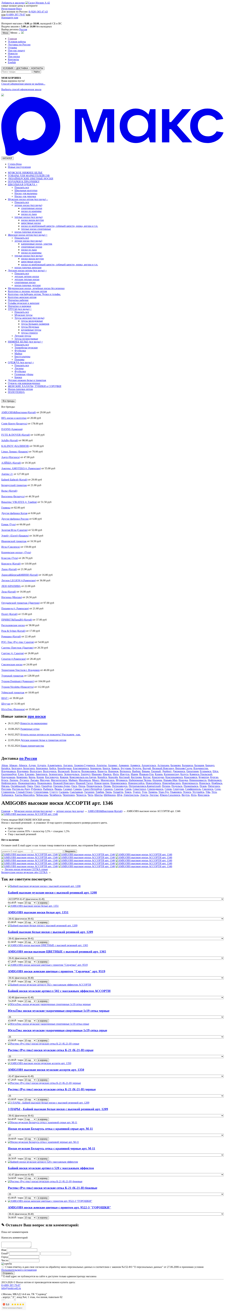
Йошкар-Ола (146, 774)
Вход (19, 8)
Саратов (118, 789)
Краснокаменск (174, 777)
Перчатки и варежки (19, 306)
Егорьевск (205, 771)
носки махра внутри (32, 220)
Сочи (218, 789)
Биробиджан (64, 768)
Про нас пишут (16, 50)
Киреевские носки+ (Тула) (16, 552)
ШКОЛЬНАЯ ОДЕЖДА (22, 184)
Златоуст (85, 774)
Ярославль (204, 795)
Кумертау (204, 777)
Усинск (187, 792)
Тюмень (152, 792)
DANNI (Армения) (12, 429)
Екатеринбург (9, 774)
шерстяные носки (31, 223)
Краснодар (158, 777)
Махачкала (85, 780)
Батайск (5, 768)
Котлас (147, 777)
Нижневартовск (27, 783)
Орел (37, 786)
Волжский (64, 771)
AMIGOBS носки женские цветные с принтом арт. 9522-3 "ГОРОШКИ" (59, 1207)
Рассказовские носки (13, 625)
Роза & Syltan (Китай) (13, 630)
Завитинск (41, 774)
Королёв (113, 777)
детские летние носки (26, 276)
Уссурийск (198, 792)
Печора (166, 786)
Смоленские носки (12, 664)
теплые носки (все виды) (28, 217)
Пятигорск (214, 786)
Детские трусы (22, 335)
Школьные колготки (25, 190)
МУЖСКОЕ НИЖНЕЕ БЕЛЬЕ (25, 172)
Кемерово (21, 777)
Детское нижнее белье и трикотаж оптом (43, 740)
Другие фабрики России (15, 518)
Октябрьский (18, 786)
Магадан (45, 780)
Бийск (52, 768)
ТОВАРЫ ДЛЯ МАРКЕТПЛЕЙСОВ (29, 175)
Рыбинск (48, 789)
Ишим (134, 774)
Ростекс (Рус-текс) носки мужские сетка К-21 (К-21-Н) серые (50, 1050)
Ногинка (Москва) (11, 597)
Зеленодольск (71, 774)
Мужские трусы (23, 315)
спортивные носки (31, 208)
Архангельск (148, 765)
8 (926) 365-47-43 (38, 11)
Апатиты (101, 765)
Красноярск (190, 777)
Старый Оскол (24, 792)
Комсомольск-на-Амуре (83, 777)
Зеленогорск (56, 774)
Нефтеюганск (9, 783)
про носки (37, 716)
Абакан (13, 765)
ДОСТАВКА (22, 68)
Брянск (115, 768)
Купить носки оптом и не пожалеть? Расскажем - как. (50, 734)
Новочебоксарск (171, 783)
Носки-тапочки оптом (20, 389)
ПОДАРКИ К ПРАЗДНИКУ (24, 181)
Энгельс (154, 795)
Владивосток (200, 768)
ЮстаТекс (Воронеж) (13, 709)
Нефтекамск (215, 780)
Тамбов (100, 792)
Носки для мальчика (25, 193)
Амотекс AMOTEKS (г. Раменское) (21, 468)
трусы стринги (29, 332)
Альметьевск (54, 765)
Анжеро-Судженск (84, 765)
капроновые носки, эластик (36, 243)
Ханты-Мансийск (25, 795)
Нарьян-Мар (170, 780)
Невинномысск (198, 780)
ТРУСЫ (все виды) (20, 309)
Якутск (186, 795)
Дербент (166, 771)
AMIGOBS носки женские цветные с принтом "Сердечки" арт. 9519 (56, 971)
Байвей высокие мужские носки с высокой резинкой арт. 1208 (52, 892)
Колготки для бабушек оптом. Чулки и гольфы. (34, 294)
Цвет (11, 828)
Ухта (214, 792)
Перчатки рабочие (18, 300)
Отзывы (12, 47)
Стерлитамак (41, 792)
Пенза (81, 786)
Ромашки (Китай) (11, 636)
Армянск (135, 765)
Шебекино (110, 795)
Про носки (14, 56)
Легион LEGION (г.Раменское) (18, 580)
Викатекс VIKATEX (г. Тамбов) (19, 502)
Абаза (4, 765)
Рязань (58, 789)
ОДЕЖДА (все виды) (21, 362)
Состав (12, 831)
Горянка (5, 507)
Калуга (184, 774)
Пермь (107, 786)
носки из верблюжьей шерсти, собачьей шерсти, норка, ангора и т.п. (59, 226)
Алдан (32, 765)
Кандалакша (8, 777)
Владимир (22, 771)
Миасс (95, 780)
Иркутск (124, 774)
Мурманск (121, 780)
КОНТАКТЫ (37, 68)
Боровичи (95, 768)
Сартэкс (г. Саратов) (12, 653)
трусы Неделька (30, 326)
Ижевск (107, 774)
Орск (74, 786)
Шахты (98, 795)
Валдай (147, 768)
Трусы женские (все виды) (29, 318)
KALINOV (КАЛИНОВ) (15, 446)
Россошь (6, 789)
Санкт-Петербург (92, 789)
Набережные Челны (140, 780)
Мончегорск (107, 780)
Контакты (13, 59)
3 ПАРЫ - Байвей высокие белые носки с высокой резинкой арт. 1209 (58, 1109)
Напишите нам (9, 17)
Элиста (144, 795)
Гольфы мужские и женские (23, 303)
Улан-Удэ (163, 792)
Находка (183, 780)
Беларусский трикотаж (14, 485)
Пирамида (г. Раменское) (15, 608)
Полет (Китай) (9, 614)
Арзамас (112, 765)
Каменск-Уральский (201, 774)
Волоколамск (88, 771)
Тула (144, 792)
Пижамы (19, 359)
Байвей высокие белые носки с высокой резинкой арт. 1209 (50, 932)
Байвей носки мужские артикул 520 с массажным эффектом (51, 1168)
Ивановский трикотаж (14, 541)
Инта (116, 774)
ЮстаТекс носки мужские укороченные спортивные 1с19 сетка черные (58, 1010)
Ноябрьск (216, 783)
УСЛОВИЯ (8, 68)
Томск (128, 792)
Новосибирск (153, 783)
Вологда (75, 771)
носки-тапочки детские (27, 285)
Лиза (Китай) (8, 591)
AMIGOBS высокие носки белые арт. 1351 (38, 912)
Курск (4, 780)
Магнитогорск (59, 780)
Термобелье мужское (26, 347)
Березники (42, 768)
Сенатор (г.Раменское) (13, 658)
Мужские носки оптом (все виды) (28, 199)
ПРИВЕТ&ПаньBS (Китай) (16, 619)
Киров (40, 777)
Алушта (41, 765)
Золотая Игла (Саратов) (14, 530)
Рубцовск (36, 789)
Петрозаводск (119, 786)
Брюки (18, 377)
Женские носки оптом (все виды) (27, 234)
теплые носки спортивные (36, 229)
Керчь (32, 777)
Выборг (136, 771)
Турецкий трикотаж (12, 675)
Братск (106, 768)
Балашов (199, 765)
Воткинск (125, 771)
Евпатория (192, 771)
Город (4, 1256)
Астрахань (163, 765)
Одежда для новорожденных (24, 383)
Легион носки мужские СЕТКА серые (26, 869)
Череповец (69, 795)
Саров (128, 789)
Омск (30, 786)
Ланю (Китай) (9, 569)
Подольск (176, 786)
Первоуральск (94, 786)
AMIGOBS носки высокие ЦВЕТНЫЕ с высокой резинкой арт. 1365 (57, 951)
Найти (37, 72)
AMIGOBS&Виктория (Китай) (18, 412)
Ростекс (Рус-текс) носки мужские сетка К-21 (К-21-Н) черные (52, 1089)
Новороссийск (136, 783)
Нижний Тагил (84, 783)
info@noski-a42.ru (11, 1288)
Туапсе (137, 792)
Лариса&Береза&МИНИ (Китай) (19, 574)
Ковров (64, 777)
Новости (13, 53)
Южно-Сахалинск (170, 795)
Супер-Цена (15, 164)
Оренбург (46, 786)
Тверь (108, 792)
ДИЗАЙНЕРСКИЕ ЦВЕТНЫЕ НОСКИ (30, 178)
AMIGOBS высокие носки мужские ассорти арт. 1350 (46, 1069)
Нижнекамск (44, 783)
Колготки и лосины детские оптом (27, 291)
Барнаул (209, 765)
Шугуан (5, 703)
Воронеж (113, 771)
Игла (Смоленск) (10, 546)
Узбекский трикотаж (12, 692)
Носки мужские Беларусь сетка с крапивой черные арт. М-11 (51, 1148)
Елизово (29, 774)
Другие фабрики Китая (14, 513)
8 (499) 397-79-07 (15, 14)
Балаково (175, 765)
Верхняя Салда (183, 768)
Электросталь (131, 795)
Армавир (124, 765)
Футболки (20, 350)
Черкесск (81, 795)
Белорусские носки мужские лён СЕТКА (24, 872)
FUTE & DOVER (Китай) (15, 434)
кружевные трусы (31, 329)
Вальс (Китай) (9, 490)
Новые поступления (19, 167)
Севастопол (139, 789)
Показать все (21, 187)
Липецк (13, 780)
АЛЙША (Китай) (11, 462)
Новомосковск (119, 783)
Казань (159, 774)
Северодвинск (155, 789)
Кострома (136, 777)
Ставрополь (8, 792)
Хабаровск (7, 795)
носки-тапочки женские (28, 267)
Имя (4, 1250)
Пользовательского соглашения (19, 1269)
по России (28, 758)
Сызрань (64, 792)
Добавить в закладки (13, 2)
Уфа (208, 792)
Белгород (17, 768)
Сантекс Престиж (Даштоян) (17, 647)
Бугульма (126, 768)
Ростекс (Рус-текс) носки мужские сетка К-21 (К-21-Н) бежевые (52, 1188)
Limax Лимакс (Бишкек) (14, 451)
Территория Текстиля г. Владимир (20, 670)
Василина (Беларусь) (13, 496)
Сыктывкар (76, 792)
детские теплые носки (26, 279)
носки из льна (29, 214)
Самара (77, 789)
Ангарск (68, 765)
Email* (5, 1253)
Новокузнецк (101, 783)
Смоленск (207, 789)
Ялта (193, 795)
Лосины (19, 368)
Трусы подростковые (26, 338)
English (12, 62)
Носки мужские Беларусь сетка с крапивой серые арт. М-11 (50, 1128)
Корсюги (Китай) (11, 563)
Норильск (204, 783)
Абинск (23, 765)
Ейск (215, 771)
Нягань (5, 786)
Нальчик (157, 780)
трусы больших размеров (35, 323)
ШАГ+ (5, 698)
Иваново (96, 774)
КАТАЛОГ (7, 158)
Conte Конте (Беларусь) (14, 423)
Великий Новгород (163, 768)
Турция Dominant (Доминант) (17, 681)
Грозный (156, 771)
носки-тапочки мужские (28, 232)
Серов (168, 789)
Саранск (108, 789)
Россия (23, 29)
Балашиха (187, 765)
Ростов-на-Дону (21, 789)
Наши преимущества (32, 745)
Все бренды (8, 401)
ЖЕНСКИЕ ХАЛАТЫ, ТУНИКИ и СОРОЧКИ (34, 386)
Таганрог (89, 792)
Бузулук (136, 768)
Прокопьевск (191, 786)
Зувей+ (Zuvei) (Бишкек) (15, 535)
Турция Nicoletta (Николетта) (17, 686)
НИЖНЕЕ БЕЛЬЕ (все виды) (25, 341)
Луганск (24, 780)
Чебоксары (42, 795)
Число (4, 1260)
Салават (67, 789)
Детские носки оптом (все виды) (27, 270)
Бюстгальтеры (22, 356)
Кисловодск (52, 777)
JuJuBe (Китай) (9, 440)
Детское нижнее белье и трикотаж (27, 380)
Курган (214, 777)
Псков (203, 786)
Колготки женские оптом (22, 297)
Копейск (102, 777)
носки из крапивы (31, 211)
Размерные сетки (30, 729)
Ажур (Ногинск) (10, 457)
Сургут (53, 792)
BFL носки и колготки (14, 418)
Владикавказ (8, 771)
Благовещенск (81, 768)
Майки (18, 353)
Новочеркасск (190, 783)
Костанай (124, 777)
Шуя (119, 795)
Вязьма (146, 771)
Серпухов (178, 789)
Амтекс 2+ (7, 474)
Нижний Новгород (63, 783)
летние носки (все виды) (28, 205)
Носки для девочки (25, 196)
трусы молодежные (32, 321)
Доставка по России (19, 44)
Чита (90, 795)
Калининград (171, 774)
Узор (10, 834)
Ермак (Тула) (8, 524)
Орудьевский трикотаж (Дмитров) (20, 602)
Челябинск (55, 795)
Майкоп (73, 780)
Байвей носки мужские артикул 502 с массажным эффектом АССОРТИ (59, 991)
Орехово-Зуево (61, 786)
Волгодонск (49, 771)
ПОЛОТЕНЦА (16, 392)
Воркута (102, 771)
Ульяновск (176, 792)
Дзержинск (179, 771)
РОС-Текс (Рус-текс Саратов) (17, 642)
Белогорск (29, 768)
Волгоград (36, 771)
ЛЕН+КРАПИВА (11, 586)
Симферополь (193, 789)
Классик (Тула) (9, 558)
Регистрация (8, 8)
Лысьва (34, 780)
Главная (12, 38)
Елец (21, 774)
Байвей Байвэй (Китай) (14, 479)
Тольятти (118, 792)
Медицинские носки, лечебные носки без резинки (36, 288)
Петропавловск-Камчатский (145, 786)
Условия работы (17, 41)
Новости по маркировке (33, 723)
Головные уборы (23, 374)
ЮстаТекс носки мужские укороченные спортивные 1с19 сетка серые (57, 1030)
